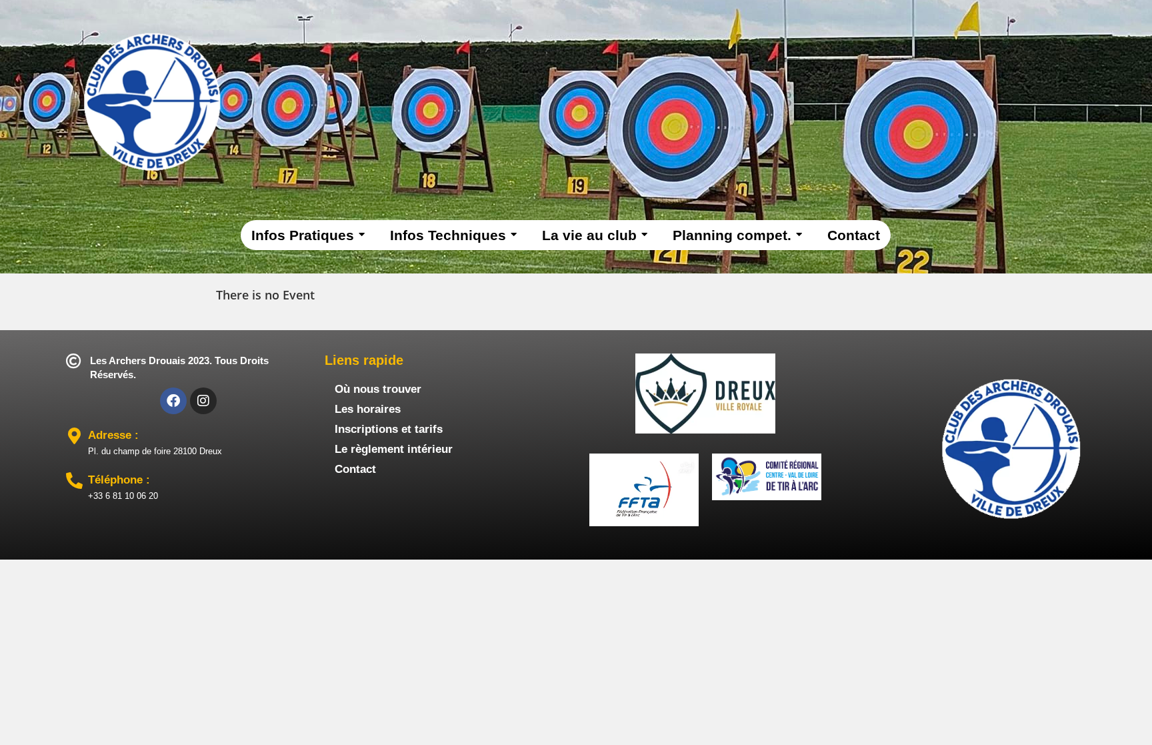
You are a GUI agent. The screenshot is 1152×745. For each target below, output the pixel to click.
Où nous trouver (378, 389)
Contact (355, 469)
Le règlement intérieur (394, 449)
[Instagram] (203, 401)
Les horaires (368, 409)
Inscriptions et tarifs (389, 429)
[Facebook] (173, 401)
